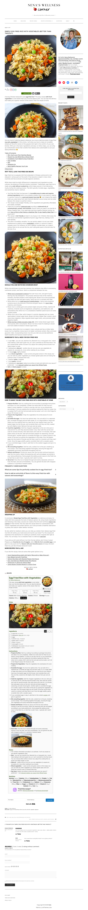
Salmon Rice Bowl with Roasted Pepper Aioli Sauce (23, 559)
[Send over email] (15, 90)
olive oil (21, 635)
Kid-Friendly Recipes (16, 809)
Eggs (11, 809)
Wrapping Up (12, 164)
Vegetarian (36, 809)
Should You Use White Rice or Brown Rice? (21, 157)
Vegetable (32, 809)
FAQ (9, 162)
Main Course (22, 809)
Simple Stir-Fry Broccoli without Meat (19, 562)
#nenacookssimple (42, 790)
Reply (19, 834)
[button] (44, 591)
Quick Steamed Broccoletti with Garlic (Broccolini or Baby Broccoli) (28, 555)
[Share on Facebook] (13, 90)
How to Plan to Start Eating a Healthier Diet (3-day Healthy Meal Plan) (32, 212)
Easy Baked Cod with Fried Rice (17, 557)
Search (70, 96)
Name (6, 854)
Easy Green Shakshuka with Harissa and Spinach (41, 819)
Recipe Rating (7, 866)
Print (38, 93)
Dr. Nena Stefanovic (14, 580)
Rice (26, 809)
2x (48, 631)
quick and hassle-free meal (30, 197)
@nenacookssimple (28, 790)
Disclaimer (7, 895)
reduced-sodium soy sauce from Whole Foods (32, 365)
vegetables (30, 223)
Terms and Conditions (10, 897)
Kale (50, 905)
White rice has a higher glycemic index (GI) (21, 322)
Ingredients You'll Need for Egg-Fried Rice (20, 159)
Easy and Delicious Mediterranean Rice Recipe (22, 561)
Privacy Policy (8, 900)
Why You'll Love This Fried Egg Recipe (19, 155)
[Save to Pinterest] (11, 90)
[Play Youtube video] (30, 384)
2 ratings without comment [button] (30, 846)
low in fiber (49, 303)
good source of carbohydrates (29, 301)
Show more (8, 169)
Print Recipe (47, 588)
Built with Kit (30, 804)
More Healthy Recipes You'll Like (18, 166)
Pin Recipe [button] (23, 598)
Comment (7, 870)
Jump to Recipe (27, 93)
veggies (45, 695)
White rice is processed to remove (18, 294)
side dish (43, 536)
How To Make (12, 160)
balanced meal (25, 206)
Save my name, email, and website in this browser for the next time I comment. (20, 880)
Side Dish (28, 809)
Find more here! (75, 74)
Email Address (8, 860)
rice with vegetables (11, 142)
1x (45, 631)
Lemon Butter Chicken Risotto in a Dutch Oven (22, 564)
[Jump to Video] (33, 93)
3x (50, 631)
